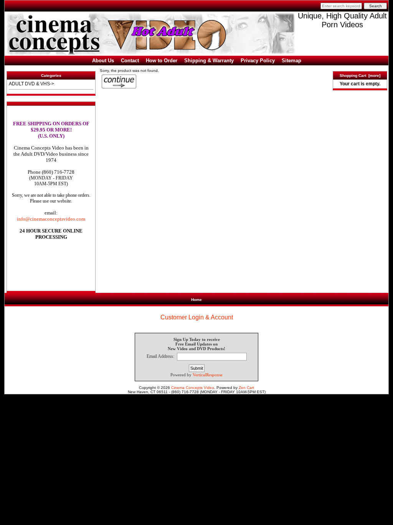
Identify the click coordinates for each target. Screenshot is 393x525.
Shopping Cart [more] (360, 75)
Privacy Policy (258, 60)
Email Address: (160, 356)
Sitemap (291, 60)
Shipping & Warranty (209, 60)
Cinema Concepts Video (192, 387)
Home (196, 299)
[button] (51, 275)
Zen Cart (246, 387)
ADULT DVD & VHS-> (31, 83)
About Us (103, 60)
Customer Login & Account (196, 317)
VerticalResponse (208, 374)
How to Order (161, 60)
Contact (130, 60)
